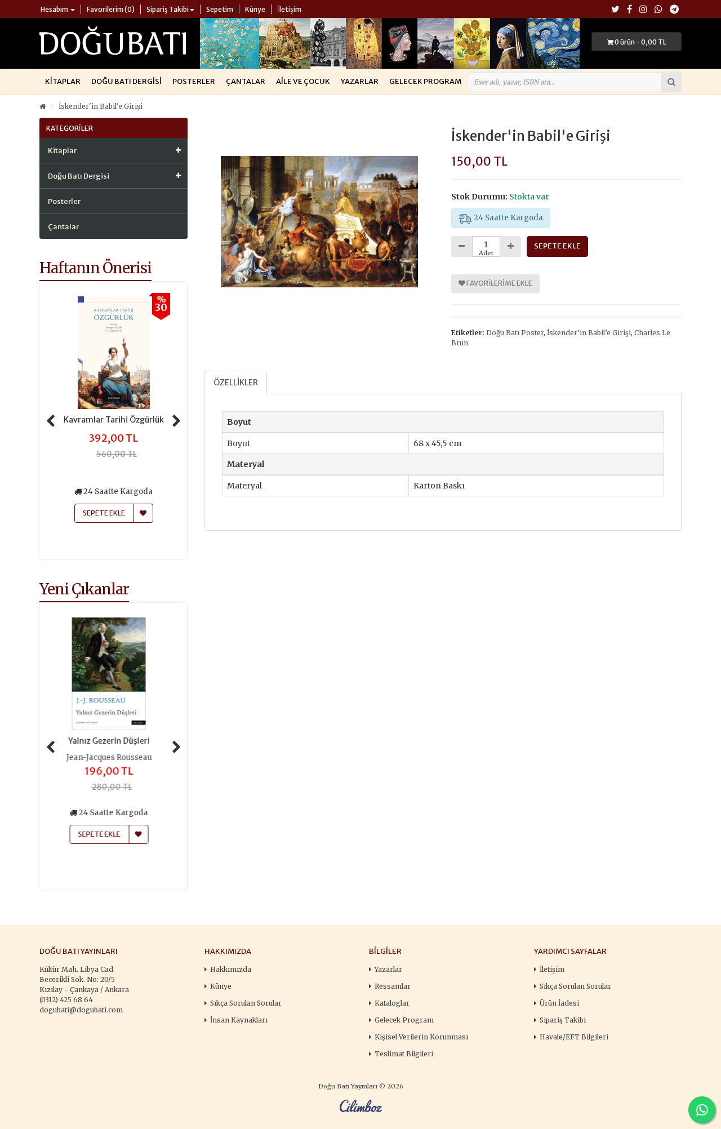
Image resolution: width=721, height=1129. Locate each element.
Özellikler (235, 382)
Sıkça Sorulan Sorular (246, 1003)
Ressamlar (393, 986)
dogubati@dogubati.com (81, 1010)
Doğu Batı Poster (515, 332)
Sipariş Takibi (563, 1020)
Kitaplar (63, 81)
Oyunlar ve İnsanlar (113, 741)
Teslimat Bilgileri (404, 1054)
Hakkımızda (230, 969)
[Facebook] (629, 10)
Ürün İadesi (559, 1003)
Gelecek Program (425, 81)
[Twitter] (615, 10)
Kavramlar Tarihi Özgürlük (114, 420)
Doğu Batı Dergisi (126, 81)
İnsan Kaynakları (239, 1020)
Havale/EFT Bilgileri (574, 1037)
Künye (221, 986)
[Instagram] (643, 10)
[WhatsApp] (658, 10)
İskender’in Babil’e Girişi (589, 332)
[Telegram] (674, 10)
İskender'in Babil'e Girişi (101, 106)
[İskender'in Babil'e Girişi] (319, 222)
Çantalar (245, 81)
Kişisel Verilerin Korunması (421, 1037)
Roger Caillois (113, 757)
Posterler (193, 81)
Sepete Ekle (104, 834)
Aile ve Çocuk (303, 81)
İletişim (552, 969)
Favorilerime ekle (498, 283)
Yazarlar (360, 81)
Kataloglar (392, 1003)
